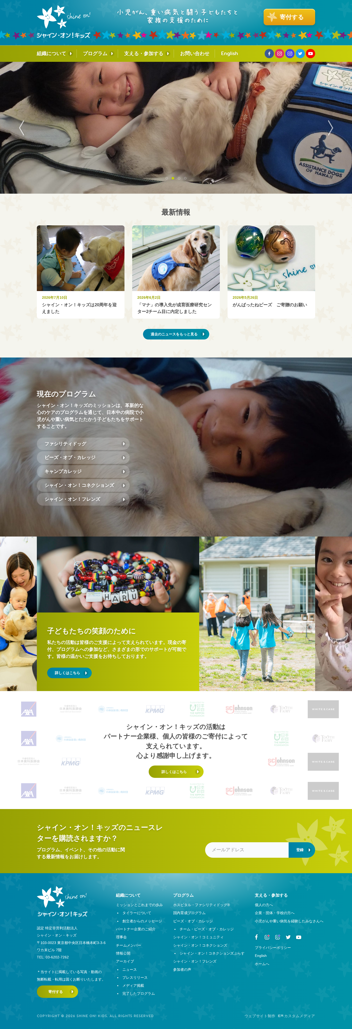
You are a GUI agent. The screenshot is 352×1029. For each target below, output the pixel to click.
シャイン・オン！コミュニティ (198, 937)
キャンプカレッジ (63, 471)
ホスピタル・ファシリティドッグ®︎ (201, 905)
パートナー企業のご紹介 (136, 929)
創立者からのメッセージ (142, 921)
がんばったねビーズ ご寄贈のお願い (270, 304)
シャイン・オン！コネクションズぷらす (212, 953)
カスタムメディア (299, 1016)
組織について (51, 53)
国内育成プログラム (189, 913)
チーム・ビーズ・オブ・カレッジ (207, 929)
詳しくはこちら (67, 673)
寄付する (55, 992)
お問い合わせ (194, 53)
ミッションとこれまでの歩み (139, 905)
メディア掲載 (133, 985)
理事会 (121, 937)
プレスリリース (135, 977)
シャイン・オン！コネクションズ (79, 485)
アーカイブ (125, 961)
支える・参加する (143, 53)
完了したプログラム (138, 993)
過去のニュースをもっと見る (174, 334)
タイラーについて (136, 913)
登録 (300, 850)
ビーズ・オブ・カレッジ (70, 457)
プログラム (95, 53)
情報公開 (123, 953)
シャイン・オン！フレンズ (72, 499)
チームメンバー (128, 945)
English (229, 53)
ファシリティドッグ (65, 443)
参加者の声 (182, 969)
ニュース (129, 969)
